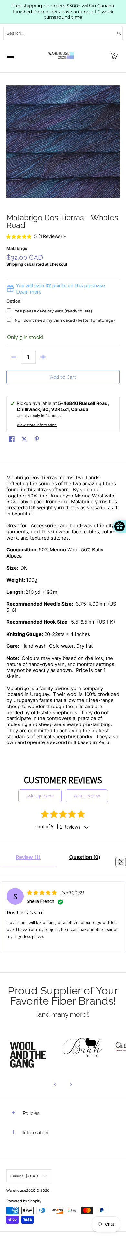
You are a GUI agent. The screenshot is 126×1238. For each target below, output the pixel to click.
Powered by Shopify (23, 1201)
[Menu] (10, 56)
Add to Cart (63, 377)
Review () (28, 857)
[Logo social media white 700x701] (82, 1048)
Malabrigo (16, 248)
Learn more (29, 292)
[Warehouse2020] (61, 56)
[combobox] (59, 33)
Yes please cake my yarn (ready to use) (53, 310)
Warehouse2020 (20, 1190)
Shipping (14, 264)
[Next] (71, 1084)
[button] (114, 56)
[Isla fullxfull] (29, 1048)
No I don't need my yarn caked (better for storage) (65, 320)
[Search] (118, 33)
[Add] (43, 357)
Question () (84, 857)
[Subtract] (13, 357)
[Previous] (55, 1084)
